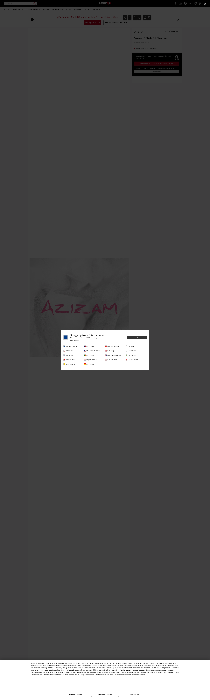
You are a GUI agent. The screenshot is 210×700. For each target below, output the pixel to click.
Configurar (134, 694)
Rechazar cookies (105, 694)
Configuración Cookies (87, 675)
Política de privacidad (138, 675)
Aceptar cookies (75, 694)
